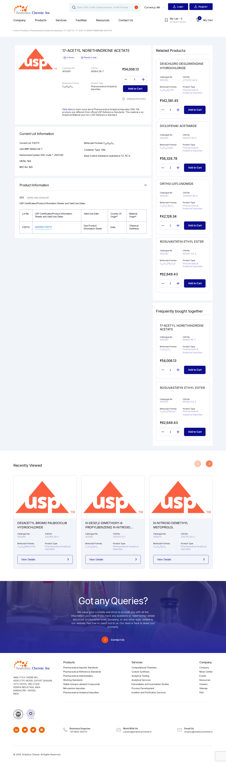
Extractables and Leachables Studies (150, 684)
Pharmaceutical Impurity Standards (80, 667)
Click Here (67, 109)
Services (61, 20)
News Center (206, 671)
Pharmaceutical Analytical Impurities (46, 30)
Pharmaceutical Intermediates (78, 676)
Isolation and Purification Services (149, 692)
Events (202, 676)
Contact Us (126, 20)
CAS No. (116, 534)
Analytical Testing (140, 676)
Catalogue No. (91, 534)
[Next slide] (209, 463)
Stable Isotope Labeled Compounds (81, 684)
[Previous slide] (197, 463)
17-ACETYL (69, 30)
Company (19, 20)
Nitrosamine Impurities (74, 688)
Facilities (81, 20)
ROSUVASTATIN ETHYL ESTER (182, 388)
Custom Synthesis (140, 671)
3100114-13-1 (119, 536)
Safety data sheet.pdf (38, 197)
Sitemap (203, 688)
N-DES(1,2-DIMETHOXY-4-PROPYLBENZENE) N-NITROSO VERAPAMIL (107, 527)
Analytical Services (141, 680)
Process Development (143, 688)
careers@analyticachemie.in (137, 731)
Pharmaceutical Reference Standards (82, 671)
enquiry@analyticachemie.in (198, 731)
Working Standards (73, 680)
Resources (102, 20)
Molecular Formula (93, 543)
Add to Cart (135, 88)
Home (16, 30)
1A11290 (89, 536)
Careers (203, 684)
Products (40, 20)
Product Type (119, 543)
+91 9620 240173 (78, 731)
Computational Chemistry (144, 667)
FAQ (201, 692)
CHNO (91, 546)
